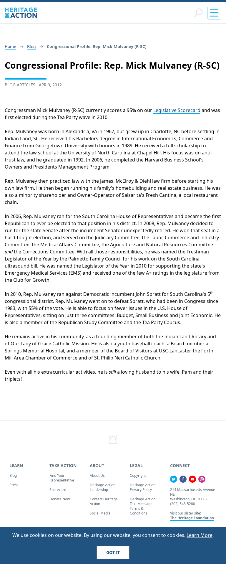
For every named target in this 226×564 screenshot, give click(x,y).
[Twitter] (173, 479)
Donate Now (59, 499)
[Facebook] (183, 479)
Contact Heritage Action (104, 501)
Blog (31, 46)
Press (14, 484)
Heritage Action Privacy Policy (142, 487)
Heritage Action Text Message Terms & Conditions (142, 506)
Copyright (138, 475)
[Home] (21, 12)
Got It (113, 552)
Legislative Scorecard (176, 110)
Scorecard (57, 489)
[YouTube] (192, 479)
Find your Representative (61, 478)
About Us (97, 475)
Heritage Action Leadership (102, 487)
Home (10, 46)
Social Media (100, 513)
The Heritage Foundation (192, 517)
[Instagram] (201, 479)
